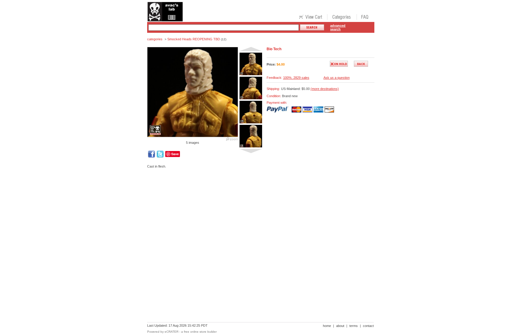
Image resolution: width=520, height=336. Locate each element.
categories (154, 39)
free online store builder (200, 331)
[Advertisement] (256, 193)
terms (353, 326)
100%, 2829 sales (296, 77)
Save (175, 154)
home (327, 326)
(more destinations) (325, 89)
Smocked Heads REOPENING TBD (193, 39)
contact (368, 326)
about (340, 326)
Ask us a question (336, 77)
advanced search (337, 27)
